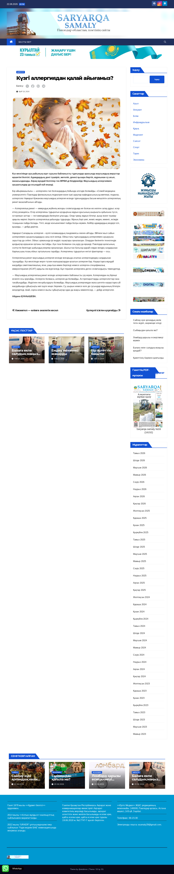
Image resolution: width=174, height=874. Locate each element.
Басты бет (25, 42)
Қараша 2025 (140, 518)
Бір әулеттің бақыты (101, 352)
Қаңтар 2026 (139, 503)
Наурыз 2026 (140, 489)
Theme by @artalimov (79, 869)
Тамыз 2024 (139, 626)
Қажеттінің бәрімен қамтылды (148, 358)
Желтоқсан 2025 (141, 511)
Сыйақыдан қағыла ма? (145, 330)
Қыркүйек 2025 (140, 532)
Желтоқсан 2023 (141, 683)
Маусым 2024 (140, 640)
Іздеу (136, 69)
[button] (165, 42)
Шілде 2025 (139, 547)
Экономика (138, 160)
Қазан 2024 (139, 611)
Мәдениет (138, 135)
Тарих (136, 153)
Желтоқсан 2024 (141, 597)
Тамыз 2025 (139, 539)
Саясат (136, 141)
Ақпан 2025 (139, 583)
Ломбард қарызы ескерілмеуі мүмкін (106, 779)
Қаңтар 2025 (139, 590)
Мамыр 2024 (139, 647)
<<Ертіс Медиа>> (126, 805)
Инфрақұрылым (141, 122)
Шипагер (20, 72)
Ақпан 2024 (139, 669)
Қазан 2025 (139, 525)
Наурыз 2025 (140, 575)
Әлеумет (137, 110)
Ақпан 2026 (139, 496)
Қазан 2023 (139, 698)
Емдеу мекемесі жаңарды (64, 352)
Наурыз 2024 (140, 662)
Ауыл (136, 103)
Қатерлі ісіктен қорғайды (102, 310)
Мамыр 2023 (139, 734)
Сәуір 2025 (139, 568)
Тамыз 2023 (139, 712)
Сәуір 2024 (139, 655)
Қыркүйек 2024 (140, 619)
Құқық (136, 128)
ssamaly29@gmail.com (149, 824)
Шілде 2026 (139, 460)
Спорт (136, 147)
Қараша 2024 (140, 604)
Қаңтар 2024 (139, 676)
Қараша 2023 (140, 691)
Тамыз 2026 (139, 453)
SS (102, 869)
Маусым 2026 (140, 467)
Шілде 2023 (139, 719)
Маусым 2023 (140, 727)
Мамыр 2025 (139, 561)
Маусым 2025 (140, 554)
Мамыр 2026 (139, 475)
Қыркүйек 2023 (140, 705)
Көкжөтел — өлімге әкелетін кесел (36, 310)
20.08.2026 (59, 784)
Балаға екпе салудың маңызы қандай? (26, 353)
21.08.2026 (19, 784)
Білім (135, 116)
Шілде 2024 (139, 633)
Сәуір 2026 (139, 482)
